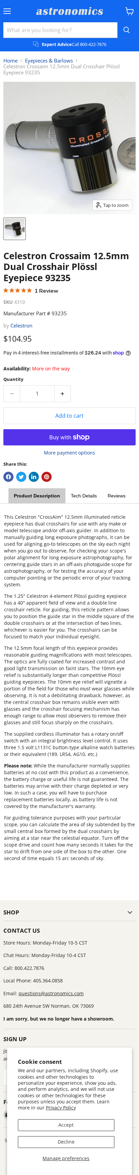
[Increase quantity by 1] (63, 393)
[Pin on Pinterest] (46, 477)
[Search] (126, 30)
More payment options (69, 453)
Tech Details (84, 495)
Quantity (13, 379)
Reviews (117, 495)
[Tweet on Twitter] (21, 477)
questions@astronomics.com (51, 993)
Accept (66, 1125)
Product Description (37, 495)
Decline (66, 1142)
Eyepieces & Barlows (49, 61)
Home (10, 61)
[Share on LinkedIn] (34, 477)
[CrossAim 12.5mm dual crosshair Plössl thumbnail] (14, 229)
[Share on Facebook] (8, 477)
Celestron (21, 325)
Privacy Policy (61, 1107)
